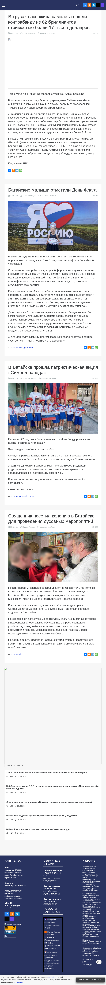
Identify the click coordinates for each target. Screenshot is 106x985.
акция (18, 496)
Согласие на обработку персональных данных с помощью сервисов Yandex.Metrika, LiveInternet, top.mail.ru (91, 951)
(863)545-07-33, (53, 873)
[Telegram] (94, 5)
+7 (44, 873)
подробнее (52, 977)
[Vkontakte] (85, 5)
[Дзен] (98, 5)
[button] (3, 5)
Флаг (31, 348)
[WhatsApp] (20, 170)
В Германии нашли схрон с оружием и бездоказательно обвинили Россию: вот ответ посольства (52, 960)
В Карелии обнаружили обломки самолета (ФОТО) (52, 924)
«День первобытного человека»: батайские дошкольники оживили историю (46, 772)
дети (26, 348)
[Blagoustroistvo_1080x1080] (53, 716)
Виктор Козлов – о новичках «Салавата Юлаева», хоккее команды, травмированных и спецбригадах (52, 940)
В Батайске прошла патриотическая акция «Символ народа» (38, 829)
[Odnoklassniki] (89, 5)
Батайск (19, 348)
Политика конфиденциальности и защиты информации (91, 942)
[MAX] (102, 5)
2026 (12, 348)
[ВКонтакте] (9, 170)
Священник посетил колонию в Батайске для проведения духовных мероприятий (49, 802)
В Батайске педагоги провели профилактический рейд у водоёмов (41, 815)
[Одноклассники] (13, 170)
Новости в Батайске (47, 33)
